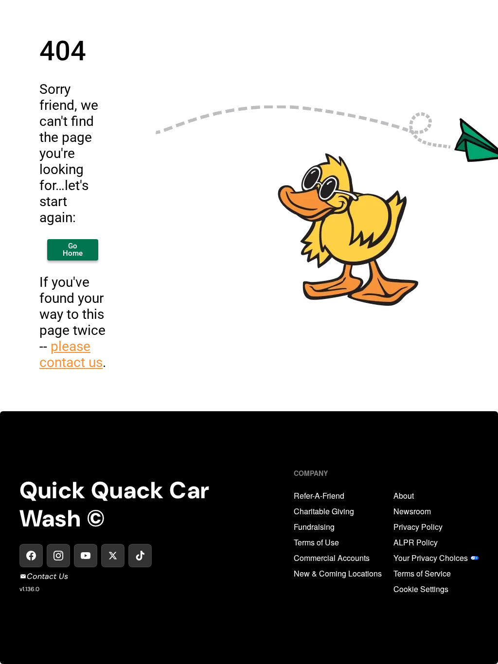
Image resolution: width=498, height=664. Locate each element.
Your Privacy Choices (430, 558)
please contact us (71, 354)
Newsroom (412, 511)
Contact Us (47, 576)
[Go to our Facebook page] (31, 555)
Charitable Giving (324, 511)
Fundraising (314, 527)
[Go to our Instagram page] (58, 555)
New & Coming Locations (338, 573)
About (403, 496)
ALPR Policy (415, 542)
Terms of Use (316, 542)
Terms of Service (422, 573)
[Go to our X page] (112, 555)
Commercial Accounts (332, 558)
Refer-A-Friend (319, 496)
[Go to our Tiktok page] (140, 555)
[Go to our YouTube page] (85, 555)
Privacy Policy (418, 527)
